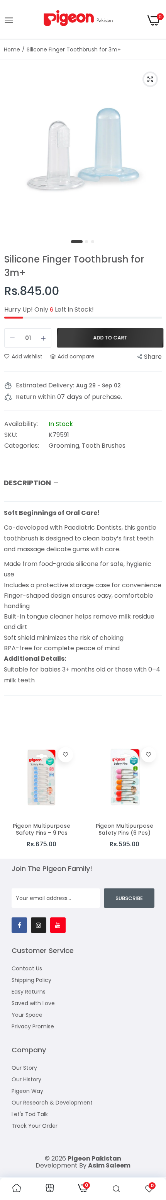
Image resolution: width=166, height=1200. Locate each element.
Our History (26, 1079)
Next (152, 796)
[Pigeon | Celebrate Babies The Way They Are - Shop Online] (80, 20)
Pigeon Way (27, 1091)
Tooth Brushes (103, 445)
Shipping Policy (31, 980)
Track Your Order (35, 1126)
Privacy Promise (33, 1026)
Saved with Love (33, 1003)
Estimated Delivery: (45, 385)
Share (153, 356)
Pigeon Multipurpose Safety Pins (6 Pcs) (124, 829)
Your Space (27, 1015)
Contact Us (27, 968)
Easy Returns (29, 991)
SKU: (10, 434)
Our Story (24, 1068)
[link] (65, 754)
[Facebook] (19, 925)
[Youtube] (58, 925)
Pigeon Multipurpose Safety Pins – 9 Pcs (41, 829)
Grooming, (65, 445)
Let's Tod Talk (30, 1114)
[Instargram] (38, 925)
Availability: (21, 424)
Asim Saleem (109, 1165)
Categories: (21, 445)
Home (12, 49)
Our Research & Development (52, 1102)
